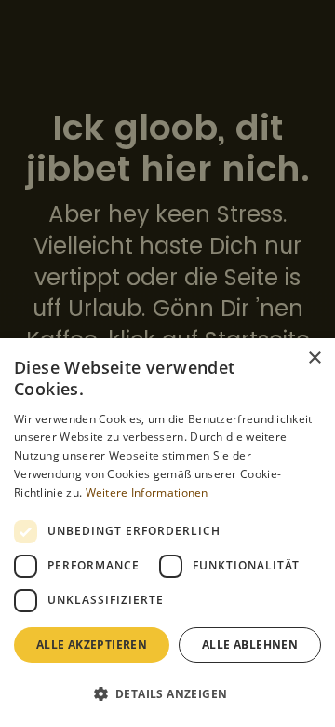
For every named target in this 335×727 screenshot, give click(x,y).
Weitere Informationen (147, 493)
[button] (167, 694)
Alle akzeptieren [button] (91, 644)
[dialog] (167, 532)
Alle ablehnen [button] (250, 644)
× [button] (314, 358)
